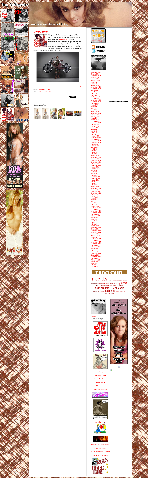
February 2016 (95, 247)
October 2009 (95, 159)
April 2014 (94, 219)
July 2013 (94, 204)
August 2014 (95, 226)
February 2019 (95, 260)
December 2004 (96, 102)
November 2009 (96, 160)
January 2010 (95, 164)
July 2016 (94, 250)
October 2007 (95, 121)
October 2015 (95, 240)
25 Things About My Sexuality (100, 452)
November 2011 (96, 177)
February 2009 (95, 146)
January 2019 (95, 258)
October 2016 (95, 252)
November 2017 (96, 257)
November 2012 (96, 191)
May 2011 (94, 173)
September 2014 (96, 227)
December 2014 (96, 232)
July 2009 (94, 154)
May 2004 (94, 92)
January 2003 (95, 79)
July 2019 (94, 265)
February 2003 (95, 80)
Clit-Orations (100, 386)
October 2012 (95, 190)
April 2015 (94, 237)
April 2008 (94, 129)
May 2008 (94, 131)
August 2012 (95, 186)
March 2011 (94, 170)
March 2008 (94, 128)
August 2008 (95, 136)
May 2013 (94, 201)
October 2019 (95, 266)
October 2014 (95, 229)
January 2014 (95, 214)
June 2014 (94, 222)
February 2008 (95, 126)
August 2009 (95, 155)
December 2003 (96, 89)
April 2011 (94, 172)
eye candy (39, 91)
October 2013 (95, 209)
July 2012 (94, 185)
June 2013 (94, 203)
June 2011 (94, 175)
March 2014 (94, 217)
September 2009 (96, 157)
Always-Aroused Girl (100, 389)
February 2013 (95, 196)
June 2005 (94, 110)
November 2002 (96, 75)
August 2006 (95, 120)
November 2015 (96, 242)
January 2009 (95, 144)
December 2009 (96, 162)
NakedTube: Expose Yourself (100, 445)
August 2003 (95, 85)
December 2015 (96, 243)
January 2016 (95, 245)
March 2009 (94, 147)
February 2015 (95, 235)
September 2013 (96, 208)
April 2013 (94, 199)
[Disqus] (57, 148)
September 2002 (96, 72)
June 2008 (94, 133)
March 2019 (94, 261)
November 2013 (96, 211)
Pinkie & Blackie (100, 382)
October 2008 (95, 139)
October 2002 (95, 74)
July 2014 (94, 224)
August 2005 (95, 111)
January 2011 (95, 167)
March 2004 (94, 90)
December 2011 (96, 178)
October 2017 (95, 255)
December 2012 (96, 193)
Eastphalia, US (100, 372)
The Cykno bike (63, 39)
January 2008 (95, 124)
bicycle (45, 91)
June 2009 (94, 152)
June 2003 (94, 84)
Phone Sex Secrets (100, 448)
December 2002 (96, 77)
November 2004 (96, 100)
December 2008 (96, 142)
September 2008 (96, 137)
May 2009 (94, 151)
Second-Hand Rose (100, 379)
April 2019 (94, 263)
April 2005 (94, 106)
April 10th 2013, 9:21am (44, 89)
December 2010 (96, 165)
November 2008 (96, 141)
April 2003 (94, 82)
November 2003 (96, 87)
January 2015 (95, 234)
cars (49, 91)
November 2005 (96, 113)
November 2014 (96, 230)
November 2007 (96, 123)
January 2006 (95, 115)
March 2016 (94, 248)
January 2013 (95, 195)
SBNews (93, 316)
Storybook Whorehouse (100, 455)
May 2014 (94, 221)
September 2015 (96, 239)
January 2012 (95, 180)
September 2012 (96, 188)
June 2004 (94, 93)
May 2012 (94, 181)
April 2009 (94, 149)
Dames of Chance (100, 375)
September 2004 (96, 97)
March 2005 (94, 105)
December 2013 (96, 212)
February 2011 (95, 168)
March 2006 (94, 118)
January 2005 (95, 103)
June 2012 (94, 183)
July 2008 (94, 134)
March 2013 (94, 198)
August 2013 (95, 206)
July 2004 (94, 95)
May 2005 (94, 108)
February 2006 (95, 116)
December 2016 (96, 253)
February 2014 (95, 216)
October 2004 (95, 98)
